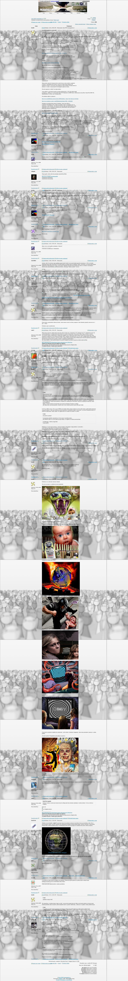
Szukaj (64, 13)
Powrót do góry (34, 133)
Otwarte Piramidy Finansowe (48, 144)
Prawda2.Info (53, 22)
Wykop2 (50, 13)
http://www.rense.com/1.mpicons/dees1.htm (51, 141)
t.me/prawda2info (55, 1)
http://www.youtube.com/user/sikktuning (50, 62)
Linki (57, 13)
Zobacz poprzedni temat (80, 24)
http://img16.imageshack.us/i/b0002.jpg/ (50, 231)
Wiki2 (44, 13)
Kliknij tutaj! (56, 20)
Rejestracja (78, 13)
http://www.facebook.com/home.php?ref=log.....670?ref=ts (54, 53)
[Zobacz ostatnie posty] (62, 11)
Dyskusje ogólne (65, 22)
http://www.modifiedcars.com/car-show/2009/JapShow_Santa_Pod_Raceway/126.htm (60, 98)
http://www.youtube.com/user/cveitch (50, 113)
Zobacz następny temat (91, 24)
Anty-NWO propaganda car (37, 18)
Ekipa (71, 13)
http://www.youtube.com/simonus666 (50, 176)
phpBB (60, 978)
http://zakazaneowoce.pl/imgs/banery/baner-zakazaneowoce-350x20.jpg (57, 297)
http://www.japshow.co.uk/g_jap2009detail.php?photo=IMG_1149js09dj (57, 101)
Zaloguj (85, 13)
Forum (59, 22)
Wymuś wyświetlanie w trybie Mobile (64, 979)
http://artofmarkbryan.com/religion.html (81, 295)
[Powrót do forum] (38, 133)
